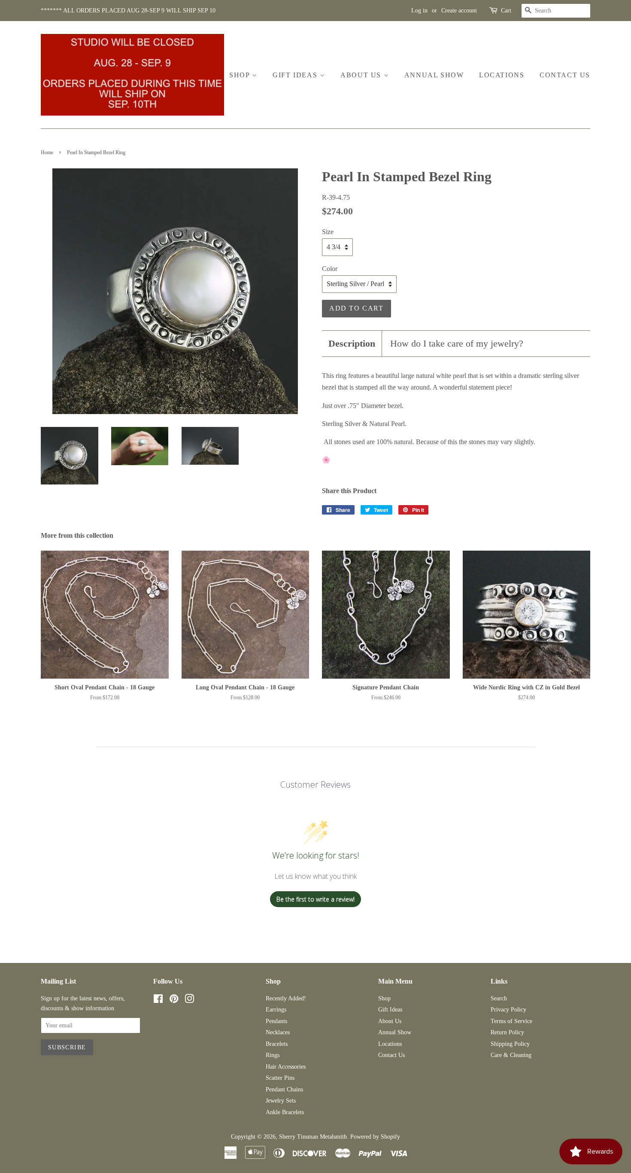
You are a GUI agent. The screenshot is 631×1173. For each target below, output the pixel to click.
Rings (272, 1055)
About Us (361, 75)
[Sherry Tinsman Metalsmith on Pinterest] (174, 1000)
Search (499, 998)
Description (351, 343)
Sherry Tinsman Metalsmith (313, 1136)
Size (328, 231)
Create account (459, 10)
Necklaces (278, 1032)
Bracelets (277, 1044)
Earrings (276, 1009)
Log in (419, 10)
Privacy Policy (508, 1009)
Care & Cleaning (511, 1055)
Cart (506, 10)
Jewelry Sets (281, 1100)
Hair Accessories (286, 1066)
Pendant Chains (284, 1089)
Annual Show (434, 75)
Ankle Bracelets (285, 1112)
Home (47, 152)
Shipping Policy (510, 1044)
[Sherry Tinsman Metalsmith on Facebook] (158, 1000)
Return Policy (507, 1032)
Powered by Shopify (375, 1136)
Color (329, 268)
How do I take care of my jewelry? (456, 343)
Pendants (276, 1021)
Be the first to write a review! (315, 899)
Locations (501, 75)
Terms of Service (511, 1021)
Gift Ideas (296, 75)
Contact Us (565, 75)
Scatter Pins (280, 1078)
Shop (240, 75)
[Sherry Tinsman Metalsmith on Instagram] (189, 1000)
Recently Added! (286, 998)
